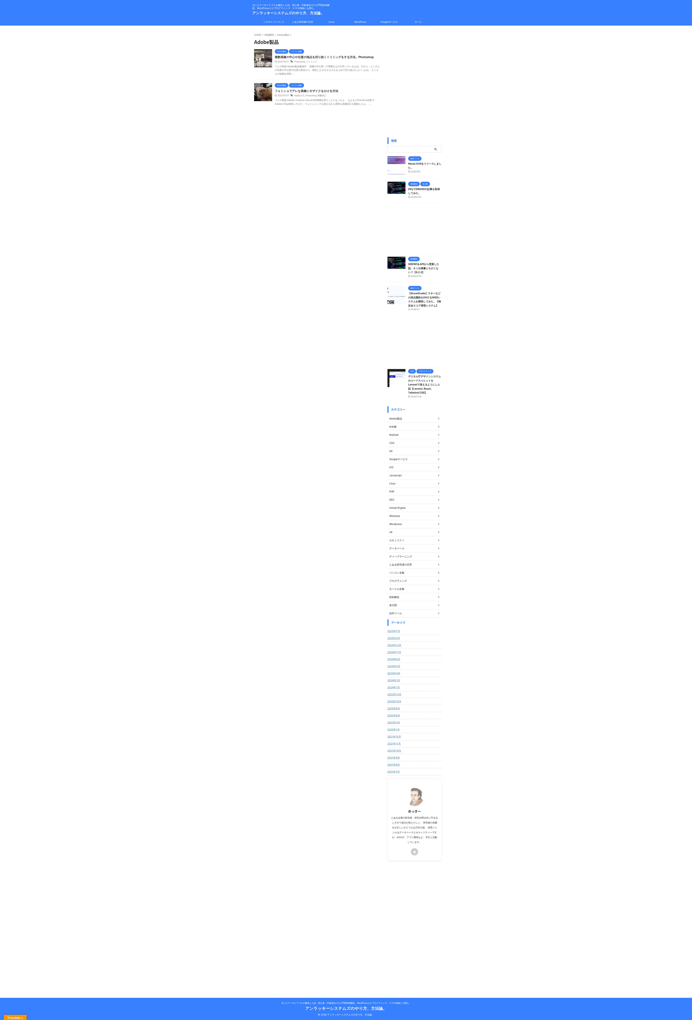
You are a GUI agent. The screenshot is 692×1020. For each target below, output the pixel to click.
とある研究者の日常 (302, 21)
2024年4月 (393, 673)
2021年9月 (393, 757)
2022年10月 (394, 701)
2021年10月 (394, 750)
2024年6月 (393, 659)
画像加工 (322, 95)
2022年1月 (393, 729)
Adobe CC (299, 95)
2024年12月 (394, 645)
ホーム (418, 21)
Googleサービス (389, 21)
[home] (414, 851)
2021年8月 (393, 764)
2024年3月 (393, 680)
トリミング (311, 61)
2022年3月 (393, 722)
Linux (331, 21)
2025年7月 (393, 631)
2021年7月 (393, 771)
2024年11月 (394, 652)
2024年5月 (393, 666)
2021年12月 (394, 736)
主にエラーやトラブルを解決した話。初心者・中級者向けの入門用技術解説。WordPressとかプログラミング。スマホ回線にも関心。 (346, 1003)
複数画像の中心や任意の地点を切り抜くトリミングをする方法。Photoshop (324, 57)
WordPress (360, 21)
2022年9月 (393, 708)
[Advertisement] (414, 81)
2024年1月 (393, 687)
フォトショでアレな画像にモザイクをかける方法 (306, 91)
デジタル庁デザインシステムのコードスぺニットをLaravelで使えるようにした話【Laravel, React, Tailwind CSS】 (424, 384)
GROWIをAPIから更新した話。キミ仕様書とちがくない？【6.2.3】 (423, 268)
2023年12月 (394, 694)
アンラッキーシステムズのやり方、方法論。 (288, 13)
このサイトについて (273, 21)
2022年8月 (393, 715)
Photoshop (299, 61)
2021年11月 (394, 743)
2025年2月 (393, 638)
